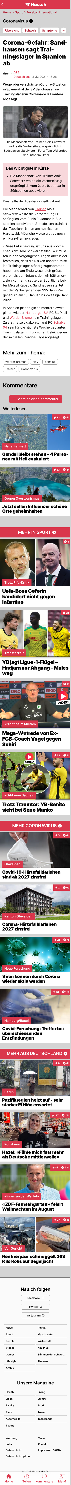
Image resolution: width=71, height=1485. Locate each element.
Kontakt (43, 1444)
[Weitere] (63, 30)
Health (10, 1391)
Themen (43, 1361)
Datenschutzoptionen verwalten (20, 1456)
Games (10, 1354)
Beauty (10, 1425)
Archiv (10, 1367)
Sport (19, 12)
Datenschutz (14, 1450)
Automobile (13, 1418)
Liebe (9, 1398)
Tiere (9, 1412)
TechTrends (45, 1418)
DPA (16, 72)
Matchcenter (46, 1334)
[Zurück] (2, 4)
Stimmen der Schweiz (51, 1354)
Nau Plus (43, 1347)
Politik (42, 1327)
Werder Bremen (22, 317)
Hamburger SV (36, 313)
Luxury (42, 1398)
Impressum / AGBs (49, 1450)
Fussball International (42, 12)
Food (41, 1405)
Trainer (40, 209)
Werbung (11, 1438)
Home (7, 12)
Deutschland (22, 76)
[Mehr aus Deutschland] (35, 1054)
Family (10, 1405)
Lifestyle (11, 1361)
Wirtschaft (44, 1341)
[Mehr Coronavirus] (35, 826)
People (10, 1341)
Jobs (9, 1444)
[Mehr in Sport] (35, 532)
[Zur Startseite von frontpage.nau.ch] (35, 4)
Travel (41, 1412)
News (9, 1327)
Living (41, 1391)
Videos (10, 1347)
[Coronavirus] (35, 21)
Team (41, 1438)
